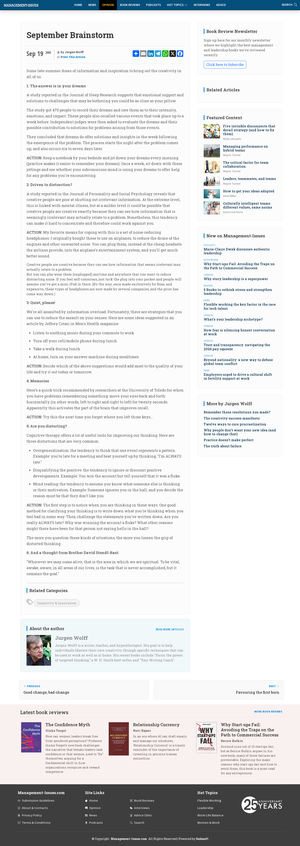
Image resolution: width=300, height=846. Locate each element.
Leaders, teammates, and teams (249, 178)
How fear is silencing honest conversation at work (239, 332)
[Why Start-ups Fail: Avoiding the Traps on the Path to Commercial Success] (208, 750)
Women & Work (208, 822)
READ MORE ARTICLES (170, 629)
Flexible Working (209, 800)
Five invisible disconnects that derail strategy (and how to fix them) (249, 130)
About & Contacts (35, 808)
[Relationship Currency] (121, 743)
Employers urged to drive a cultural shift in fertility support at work (238, 376)
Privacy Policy (32, 815)
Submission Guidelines (38, 800)
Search (139, 822)
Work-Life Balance (210, 815)
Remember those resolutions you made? (237, 412)
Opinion (108, 5)
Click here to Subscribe (225, 64)
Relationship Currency (156, 724)
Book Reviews (130, 5)
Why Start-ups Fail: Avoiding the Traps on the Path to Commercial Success (239, 266)
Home (78, 5)
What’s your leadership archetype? (233, 319)
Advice (221, 5)
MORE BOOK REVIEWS (268, 712)
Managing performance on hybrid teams (245, 148)
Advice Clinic (143, 815)
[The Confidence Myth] (33, 749)
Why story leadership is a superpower (236, 279)
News (92, 5)
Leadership (205, 808)
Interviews (202, 5)
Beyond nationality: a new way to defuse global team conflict (238, 362)
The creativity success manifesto (232, 418)
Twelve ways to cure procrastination (235, 424)
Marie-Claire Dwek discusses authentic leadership (237, 251)
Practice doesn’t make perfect (228, 440)
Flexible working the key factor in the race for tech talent (240, 306)
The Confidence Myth (68, 724)
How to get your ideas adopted (248, 191)
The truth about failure (223, 446)
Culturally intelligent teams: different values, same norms (247, 205)
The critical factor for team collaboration (246, 164)
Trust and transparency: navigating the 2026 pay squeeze (237, 347)
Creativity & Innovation (56, 603)
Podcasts (153, 5)
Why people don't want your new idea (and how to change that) (240, 432)
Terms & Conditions (36, 822)
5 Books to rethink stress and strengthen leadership (238, 291)
